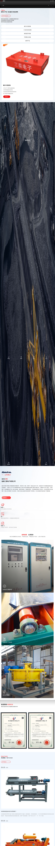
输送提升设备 (27, 33)
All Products (5, 16)
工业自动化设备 (27, 30)
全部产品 (27, 40)
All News (4, 762)
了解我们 (5, 497)
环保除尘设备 (27, 37)
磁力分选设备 (27, 26)
